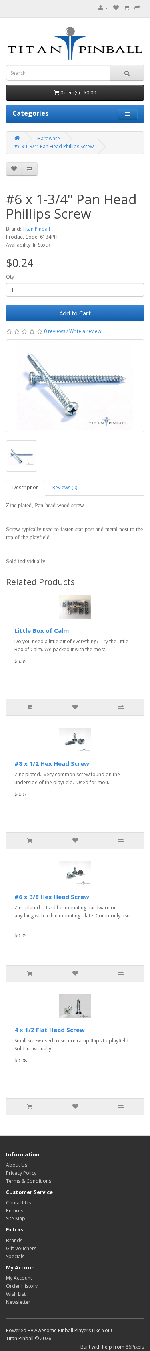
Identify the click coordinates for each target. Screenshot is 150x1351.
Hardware (48, 138)
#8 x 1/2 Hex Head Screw (51, 763)
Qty (10, 276)
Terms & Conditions (28, 1181)
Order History (22, 1286)
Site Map (15, 1218)
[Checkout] (137, 7)
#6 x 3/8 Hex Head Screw (51, 897)
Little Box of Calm (41, 630)
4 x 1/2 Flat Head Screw (49, 1030)
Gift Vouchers (21, 1248)
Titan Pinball (36, 228)
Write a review (85, 331)
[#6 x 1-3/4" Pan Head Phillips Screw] (75, 385)
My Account (19, 1278)
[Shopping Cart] (126, 7)
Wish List (16, 1294)
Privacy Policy (21, 1173)
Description (25, 487)
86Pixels (135, 1346)
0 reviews (54, 331)
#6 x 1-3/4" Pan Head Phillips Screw (54, 146)
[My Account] (103, 7)
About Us (16, 1165)
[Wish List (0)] (116, 7)
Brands (14, 1240)
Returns (14, 1210)
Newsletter (18, 1302)
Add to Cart (75, 313)
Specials (15, 1256)
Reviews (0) (64, 487)
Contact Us (18, 1202)
